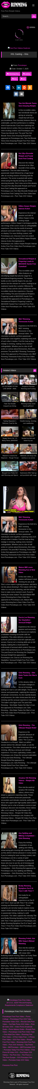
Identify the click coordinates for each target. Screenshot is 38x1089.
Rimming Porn (14, 74)
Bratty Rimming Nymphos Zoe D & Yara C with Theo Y (26, 888)
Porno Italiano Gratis (16, 1029)
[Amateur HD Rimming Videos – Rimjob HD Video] (9, 793)
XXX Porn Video (19, 1039)
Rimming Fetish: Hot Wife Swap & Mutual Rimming (27, 941)
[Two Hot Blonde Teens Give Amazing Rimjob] (9, 118)
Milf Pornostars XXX (27, 1047)
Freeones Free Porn (10, 1065)
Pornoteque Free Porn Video (13, 1016)
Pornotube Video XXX (11, 1022)
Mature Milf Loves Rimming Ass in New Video (27, 569)
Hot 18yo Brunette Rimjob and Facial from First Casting (26, 156)
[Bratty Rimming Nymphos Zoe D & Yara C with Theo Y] (9, 900)
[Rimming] (15, 5)
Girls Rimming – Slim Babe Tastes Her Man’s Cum (28, 675)
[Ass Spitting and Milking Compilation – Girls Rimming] (9, 848)
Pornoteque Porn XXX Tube (20, 1019)
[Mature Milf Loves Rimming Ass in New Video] (9, 582)
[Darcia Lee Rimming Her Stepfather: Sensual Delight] (9, 632)
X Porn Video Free (20, 1037)
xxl (24, 79)
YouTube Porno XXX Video (19, 1024)
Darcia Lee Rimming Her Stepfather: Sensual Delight (27, 620)
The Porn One (15, 1055)
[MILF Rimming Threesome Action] (9, 334)
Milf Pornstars (13, 1047)
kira (15, 79)
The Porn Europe (9, 1057)
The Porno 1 (26, 1055)
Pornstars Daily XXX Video (19, 1060)
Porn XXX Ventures (16, 1045)
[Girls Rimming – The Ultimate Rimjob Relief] (9, 740)
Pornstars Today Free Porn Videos (17, 1050)
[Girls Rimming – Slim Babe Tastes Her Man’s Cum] (9, 687)
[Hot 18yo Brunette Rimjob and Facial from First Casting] (9, 168)
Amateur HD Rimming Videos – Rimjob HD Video (27, 780)
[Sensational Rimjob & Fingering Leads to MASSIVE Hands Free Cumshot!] (9, 273)
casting (27, 74)
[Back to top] (31, 1083)
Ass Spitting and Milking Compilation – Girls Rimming (27, 835)
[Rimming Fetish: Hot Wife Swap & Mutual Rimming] (9, 953)
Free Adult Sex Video (12, 1034)
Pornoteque (22, 65)
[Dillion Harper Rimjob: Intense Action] (9, 221)
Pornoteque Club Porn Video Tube (22, 1032)
